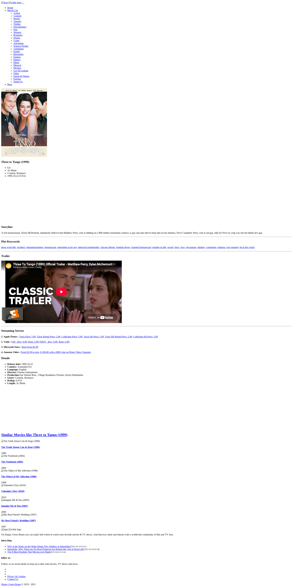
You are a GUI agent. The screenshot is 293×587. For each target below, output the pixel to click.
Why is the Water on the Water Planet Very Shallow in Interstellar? (39, 546)
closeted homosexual (141, 247)
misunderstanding (34, 247)
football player (123, 247)
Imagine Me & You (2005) (14, 506)
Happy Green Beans (11, 584)
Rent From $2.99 (30, 347)
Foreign (17, 79)
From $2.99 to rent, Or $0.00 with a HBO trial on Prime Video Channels (56, 352)
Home (10, 7)
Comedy (17, 16)
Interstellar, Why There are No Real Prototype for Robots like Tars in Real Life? (45, 549)
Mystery (17, 68)
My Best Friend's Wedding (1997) (18, 520)
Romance (18, 35)
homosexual (50, 247)
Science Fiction (20, 46)
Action (16, 13)
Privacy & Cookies (16, 576)
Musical (17, 65)
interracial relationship (88, 247)
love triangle (232, 247)
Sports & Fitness (21, 76)
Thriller (17, 24)
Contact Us (12, 579)
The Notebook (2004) (12, 461)
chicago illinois (107, 247)
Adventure (18, 43)
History (17, 59)
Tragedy (17, 21)
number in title (159, 247)
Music (16, 62)
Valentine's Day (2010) (12, 491)
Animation (18, 48)
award (170, 247)
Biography (18, 54)
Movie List (12, 10)
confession (211, 247)
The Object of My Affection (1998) (18, 476)
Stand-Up (18, 81)
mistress (221, 247)
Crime (16, 40)
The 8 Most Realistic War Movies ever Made (29, 552)
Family (16, 51)
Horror (16, 18)
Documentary (20, 27)
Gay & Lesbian (20, 70)
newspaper (191, 247)
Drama (16, 38)
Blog (9, 84)
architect (21, 247)
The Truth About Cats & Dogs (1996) (20, 447)
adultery (201, 247)
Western (17, 32)
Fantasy (17, 57)
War (15, 29)
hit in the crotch (247, 247)
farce (177, 247)
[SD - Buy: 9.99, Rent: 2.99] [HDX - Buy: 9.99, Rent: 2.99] (40, 342)
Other (16, 73)
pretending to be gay (67, 247)
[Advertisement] (146, 201)
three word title (8, 247)
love (183, 247)
